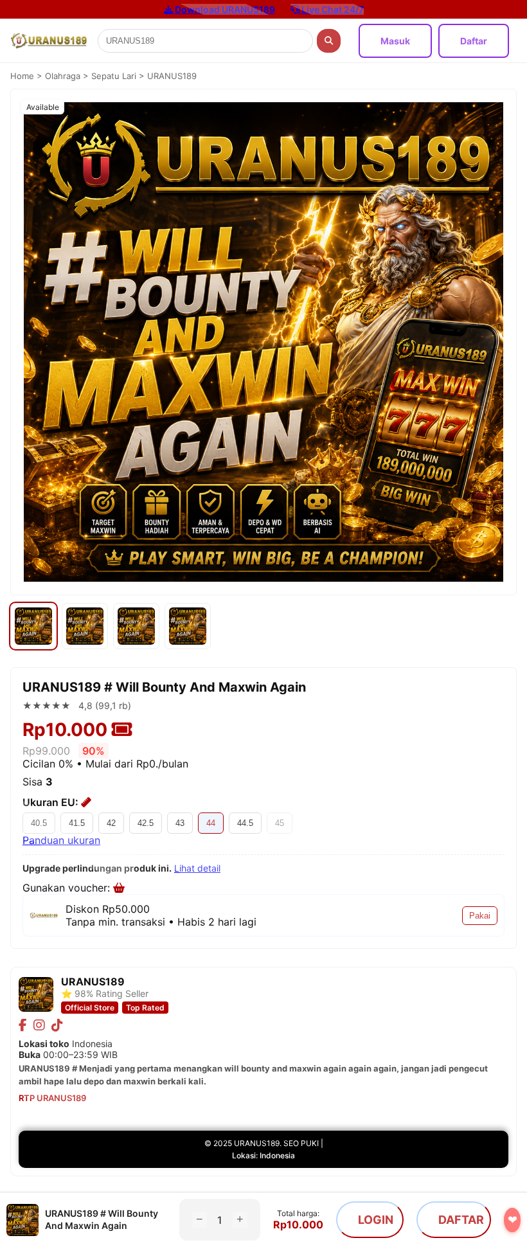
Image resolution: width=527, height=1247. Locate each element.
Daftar (473, 40)
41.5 (77, 823)
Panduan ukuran (61, 840)
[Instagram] (39, 1025)
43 (179, 823)
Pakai (479, 915)
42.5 (146, 823)
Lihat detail (197, 868)
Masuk (395, 40)
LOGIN (375, 1219)
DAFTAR (461, 1219)
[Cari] (329, 41)
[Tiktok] (57, 1025)
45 (279, 823)
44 (210, 823)
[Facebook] (23, 1025)
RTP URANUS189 (52, 1098)
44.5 (245, 823)
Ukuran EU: (51, 802)
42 (111, 823)
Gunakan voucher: (67, 887)
